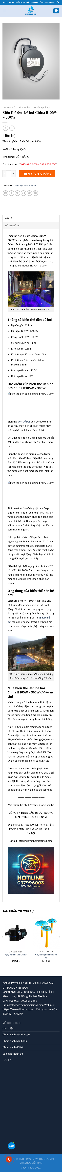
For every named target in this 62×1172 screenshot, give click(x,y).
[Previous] (2, 943)
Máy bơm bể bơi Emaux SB (16, 956)
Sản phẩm (24, 107)
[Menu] (4, 11)
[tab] (31, 218)
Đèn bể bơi (18, 185)
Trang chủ (8, 107)
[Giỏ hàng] (56, 11)
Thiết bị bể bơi (42, 107)
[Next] (59, 943)
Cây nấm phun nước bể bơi (46, 956)
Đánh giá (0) (12, 225)
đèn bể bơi (24, 421)
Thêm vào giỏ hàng (37, 173)
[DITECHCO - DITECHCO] (31, 11)
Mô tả (8, 218)
